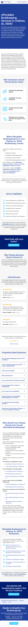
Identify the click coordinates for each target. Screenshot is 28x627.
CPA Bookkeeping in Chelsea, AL (14, 473)
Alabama (21, 600)
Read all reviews (14, 344)
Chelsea (5, 602)
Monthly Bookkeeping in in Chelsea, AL (15, 484)
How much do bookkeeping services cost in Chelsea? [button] (13, 359)
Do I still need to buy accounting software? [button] (10, 403)
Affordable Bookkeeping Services (9, 600)
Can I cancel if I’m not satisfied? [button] (10, 391)
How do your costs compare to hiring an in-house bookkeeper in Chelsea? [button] (12, 409)
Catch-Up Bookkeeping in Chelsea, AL (15, 466)
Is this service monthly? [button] (8, 370)
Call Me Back (13, 623)
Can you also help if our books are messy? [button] (13, 380)
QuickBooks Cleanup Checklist (13, 566)
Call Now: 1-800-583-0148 (22, 1)
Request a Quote (13, 245)
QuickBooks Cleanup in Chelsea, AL (14, 464)
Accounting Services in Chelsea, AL (14, 471)
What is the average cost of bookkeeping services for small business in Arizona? (13, 546)
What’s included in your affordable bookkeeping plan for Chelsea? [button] (11, 397)
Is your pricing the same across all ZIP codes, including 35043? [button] (12, 365)
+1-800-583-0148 (15, 617)
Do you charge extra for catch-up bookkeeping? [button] (11, 386)
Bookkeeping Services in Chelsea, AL (15, 487)
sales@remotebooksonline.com (14, 618)
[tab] (14, 359)
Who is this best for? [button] (7, 375)
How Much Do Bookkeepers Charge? (15, 559)
